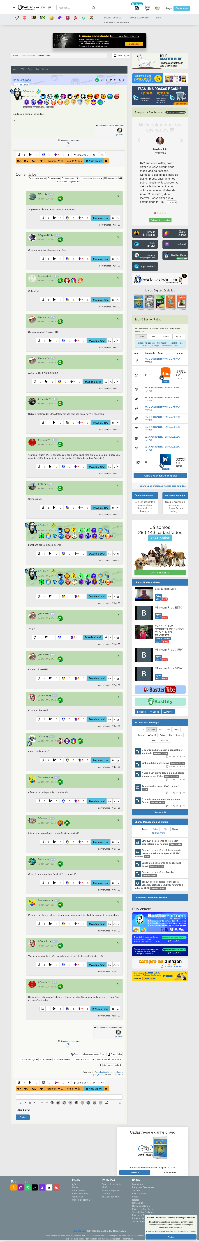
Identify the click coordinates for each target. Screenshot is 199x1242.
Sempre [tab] (141, 735)
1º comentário (102, 1059)
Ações (75, 1184)
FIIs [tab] (170, 735)
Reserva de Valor (80, 1193)
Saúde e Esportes (110, 1190)
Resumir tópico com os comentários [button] (89, 1054)
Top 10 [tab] (153, 735)
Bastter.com (79, 1230)
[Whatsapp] (28, 1187)
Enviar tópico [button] (116, 1054)
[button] (14, 7)
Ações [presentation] (141, 336)
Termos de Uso (139, 1221)
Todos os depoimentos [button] (160, 220)
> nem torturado (116, 1072)
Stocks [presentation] (166, 336)
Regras (135, 1199)
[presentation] (21, 1103)
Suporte (136, 1190)
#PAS (104, 1187)
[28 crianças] (137, 8)
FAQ (23, 69)
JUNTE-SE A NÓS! (160, 572)
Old (41, 484)
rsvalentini (44, 276)
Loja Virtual (137, 1184)
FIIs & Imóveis (79, 1190)
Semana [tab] (151, 729)
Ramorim (44, 399)
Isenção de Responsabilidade (141, 1204)
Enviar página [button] (122, 55)
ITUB (166, 381)
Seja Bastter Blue (110, 1196)
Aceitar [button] (171, 1236)
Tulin (42, 194)
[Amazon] (13, 1187)
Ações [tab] (162, 735)
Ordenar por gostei (68, 181)
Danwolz (44, 695)
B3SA (165, 469)
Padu (42, 818)
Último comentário (112, 178)
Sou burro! (24, 1109)
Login (169, 8)
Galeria (45, 69)
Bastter (28, 91)
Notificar (117, 1059)
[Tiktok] (35, 1187)
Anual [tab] (176, 729)
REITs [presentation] (178, 336)
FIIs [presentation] (153, 336)
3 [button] (44, 923)
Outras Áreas (159, 832)
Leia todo (172, 202)
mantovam (45, 777)
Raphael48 (45, 235)
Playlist (169, 711)
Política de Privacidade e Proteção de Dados (144, 1217)
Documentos (33, 69)
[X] (49, 1187)
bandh (42, 317)
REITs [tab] (154, 740)
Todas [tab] (144, 829)
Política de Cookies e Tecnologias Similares (143, 1210)
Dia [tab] (142, 729)
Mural (15, 69)
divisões (183, 258)
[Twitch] (42, 1187)
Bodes (155, 711)
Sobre (135, 1196)
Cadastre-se (182, 8)
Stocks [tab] (179, 735)
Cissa (42, 736)
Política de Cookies (187, 1231)
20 (97, 80)
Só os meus (53, 178)
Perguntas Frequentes (143, 1187)
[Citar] (106, 160)
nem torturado (22, 80)
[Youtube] (56, 1187)
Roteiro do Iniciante (111, 1184)
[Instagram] (21, 1187)
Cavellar (43, 439)
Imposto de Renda (81, 1199)
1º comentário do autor (90, 178)
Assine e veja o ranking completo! (160, 475)
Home (15, 55)
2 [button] (48, 507)
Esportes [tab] (164, 740)
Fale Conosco (139, 1193)
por (163, 753)
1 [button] (44, 340)
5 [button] (48, 217)
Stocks (75, 1187)
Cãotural (106, 1193)
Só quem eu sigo (36, 178)
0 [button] (24, 154)
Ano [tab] (168, 729)
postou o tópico (161, 842)
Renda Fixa (77, 1196)
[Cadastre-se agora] (100, 41)
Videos (142, 711)
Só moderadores (69, 178)
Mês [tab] (160, 729)
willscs (42, 859)
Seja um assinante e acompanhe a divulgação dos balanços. (145, 506)
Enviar (23, 1117)
